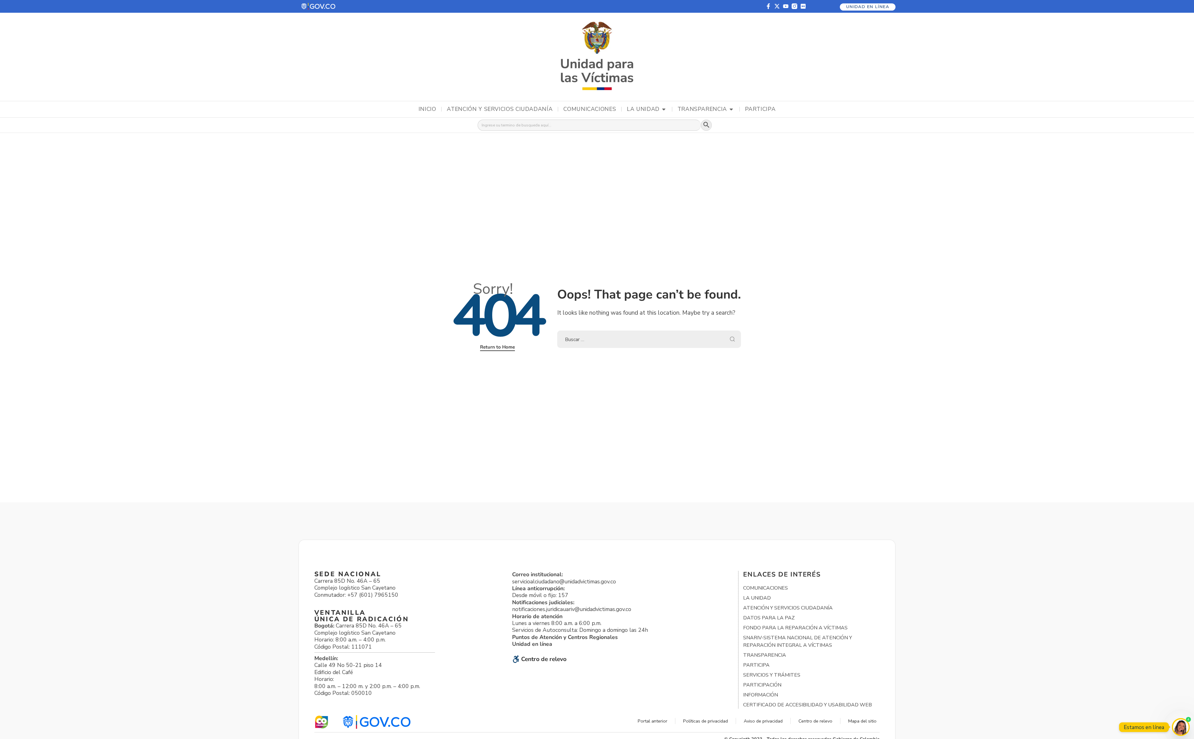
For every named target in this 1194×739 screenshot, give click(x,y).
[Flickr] (803, 6)
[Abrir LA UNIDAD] (664, 109)
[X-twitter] (777, 6)
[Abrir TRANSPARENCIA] (731, 109)
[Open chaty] (1181, 727)
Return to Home (497, 347)
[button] (318, 6)
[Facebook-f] (768, 6)
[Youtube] (786, 6)
